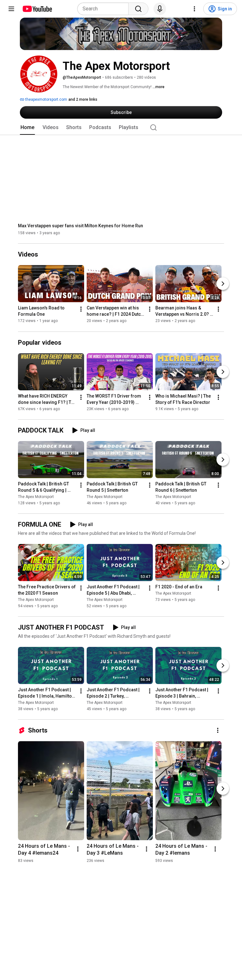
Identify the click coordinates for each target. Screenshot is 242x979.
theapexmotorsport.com (45, 99)
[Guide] (11, 9)
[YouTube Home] (37, 9)
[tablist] (121, 127)
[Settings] (194, 9)
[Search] (138, 9)
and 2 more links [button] (82, 99)
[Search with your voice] (159, 9)
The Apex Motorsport (36, 497)
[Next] (222, 284)
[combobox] (105, 9)
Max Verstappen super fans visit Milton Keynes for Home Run (80, 225)
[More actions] (81, 309)
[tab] (27, 127)
